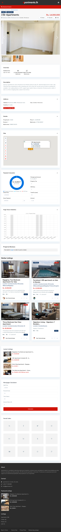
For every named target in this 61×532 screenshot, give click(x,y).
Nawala (22, 274)
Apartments (7, 10)
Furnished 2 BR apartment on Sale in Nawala (45, 281)
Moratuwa (26, 17)
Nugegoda (35, 276)
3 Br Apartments (35, 142)
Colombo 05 (11, 274)
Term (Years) (6, 396)
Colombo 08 (17, 274)
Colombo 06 (49, 275)
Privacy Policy (23, 530)
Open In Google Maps (9, 108)
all (34, 275)
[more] (22, 292)
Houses (3, 521)
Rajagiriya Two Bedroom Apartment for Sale (11, 281)
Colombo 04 (17, 318)
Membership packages (34, 530)
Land (2, 524)
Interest (32, 198)
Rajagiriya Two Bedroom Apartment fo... (23, 352)
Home (2, 10)
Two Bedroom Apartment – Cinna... (21, 370)
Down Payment (7, 198)
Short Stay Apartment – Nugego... (21, 364)
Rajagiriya (5, 276)
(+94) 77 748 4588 (7, 484)
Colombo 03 (11, 318)
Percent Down (6, 390)
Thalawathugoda (47, 276)
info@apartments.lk (7, 486)
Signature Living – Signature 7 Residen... (44, 323)
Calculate (30, 409)
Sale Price (5, 385)
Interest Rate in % (7, 402)
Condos (3, 519)
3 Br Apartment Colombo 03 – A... (21, 358)
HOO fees (32, 187)
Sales (3, 12)
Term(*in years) (34, 192)
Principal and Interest (35, 177)
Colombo (21, 17)
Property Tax (33, 181)
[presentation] (3, 37)
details (25, 294)
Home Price (6, 192)
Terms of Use (14, 530)
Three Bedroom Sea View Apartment (12, 323)
